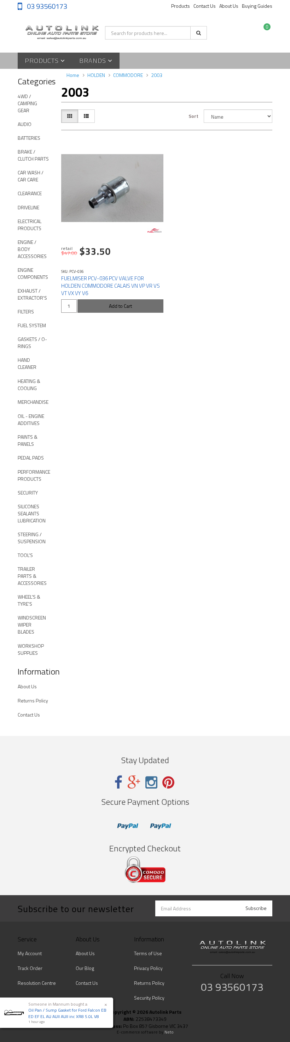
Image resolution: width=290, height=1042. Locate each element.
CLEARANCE (30, 193)
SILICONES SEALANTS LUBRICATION (32, 513)
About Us (228, 6)
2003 (156, 75)
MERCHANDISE (33, 402)
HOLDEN (96, 75)
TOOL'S (25, 555)
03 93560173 (46, 6)
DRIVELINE (28, 207)
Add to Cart (120, 306)
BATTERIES (29, 138)
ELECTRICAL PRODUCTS (29, 224)
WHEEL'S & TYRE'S (29, 600)
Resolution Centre (37, 983)
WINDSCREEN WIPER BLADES (32, 624)
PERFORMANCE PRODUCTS (34, 475)
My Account (30, 953)
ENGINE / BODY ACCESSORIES (32, 249)
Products (180, 6)
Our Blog (85, 968)
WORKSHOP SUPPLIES (31, 649)
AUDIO (24, 124)
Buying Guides (257, 6)
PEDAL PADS (31, 457)
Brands (93, 60)
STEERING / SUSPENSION (32, 538)
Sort (193, 116)
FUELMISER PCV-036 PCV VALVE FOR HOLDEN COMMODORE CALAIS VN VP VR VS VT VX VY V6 (110, 285)
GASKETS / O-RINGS (32, 342)
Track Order (30, 968)
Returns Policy (33, 700)
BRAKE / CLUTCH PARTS (33, 155)
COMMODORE (128, 75)
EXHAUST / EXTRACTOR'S (32, 294)
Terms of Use (148, 953)
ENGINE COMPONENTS (33, 273)
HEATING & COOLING (29, 384)
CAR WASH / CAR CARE (31, 176)
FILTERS (26, 311)
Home (72, 75)
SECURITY (28, 492)
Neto (169, 1032)
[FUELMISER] (154, 230)
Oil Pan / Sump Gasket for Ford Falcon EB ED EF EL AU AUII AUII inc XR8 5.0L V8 (67, 1013)
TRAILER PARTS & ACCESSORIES (32, 576)
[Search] (198, 33)
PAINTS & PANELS (27, 440)
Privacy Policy (148, 968)
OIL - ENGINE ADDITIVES (31, 419)
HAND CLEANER (27, 363)
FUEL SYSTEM (32, 325)
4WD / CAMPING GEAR (27, 103)
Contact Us (204, 6)
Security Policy (149, 997)
